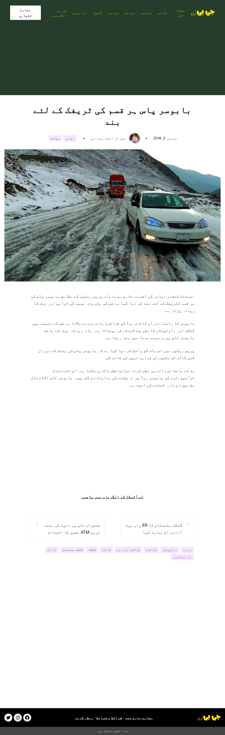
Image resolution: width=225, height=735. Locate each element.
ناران (51, 550)
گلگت (92, 550)
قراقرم (151, 550)
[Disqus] (112, 640)
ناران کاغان (182, 557)
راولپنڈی (170, 550)
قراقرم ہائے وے (128, 550)
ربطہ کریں (84, 717)
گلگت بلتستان (72, 550)
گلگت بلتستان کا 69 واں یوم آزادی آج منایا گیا (153, 528)
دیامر (69, 138)
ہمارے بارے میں (139, 717)
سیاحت (55, 138)
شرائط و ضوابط (109, 717)
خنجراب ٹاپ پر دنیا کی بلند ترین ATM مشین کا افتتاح (72, 528)
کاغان (106, 550)
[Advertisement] (112, 56)
